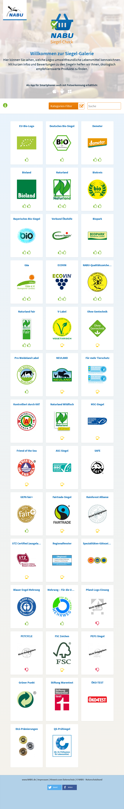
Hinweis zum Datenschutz (62, 779)
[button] (54, 787)
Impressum (43, 779)
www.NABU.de (29, 779)
